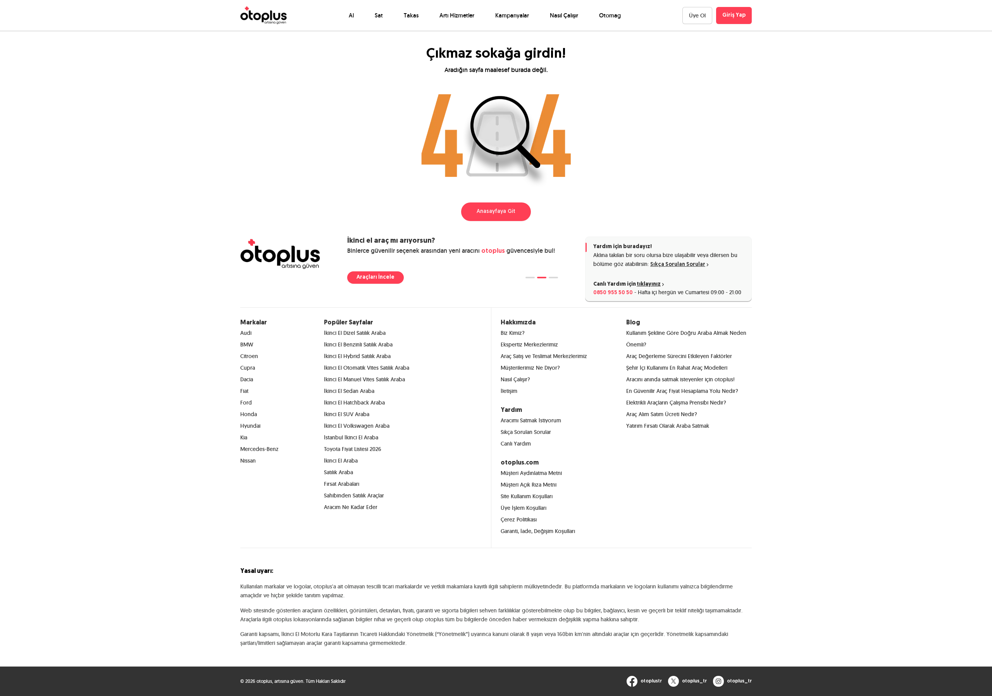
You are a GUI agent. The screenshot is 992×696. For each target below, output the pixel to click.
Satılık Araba (338, 472)
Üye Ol (697, 15)
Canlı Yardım (516, 443)
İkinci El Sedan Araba (349, 390)
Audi (245, 332)
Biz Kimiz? (513, 332)
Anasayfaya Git (496, 211)
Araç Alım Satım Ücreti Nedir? (661, 414)
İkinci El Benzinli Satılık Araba (358, 344)
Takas (411, 15)
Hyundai (250, 425)
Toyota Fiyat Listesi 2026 (352, 449)
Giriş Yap (734, 15)
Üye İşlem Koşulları (523, 507)
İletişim (509, 390)
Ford (246, 402)
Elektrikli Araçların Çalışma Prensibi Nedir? (676, 402)
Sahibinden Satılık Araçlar (354, 495)
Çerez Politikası (519, 519)
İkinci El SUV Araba (346, 414)
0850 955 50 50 (613, 293)
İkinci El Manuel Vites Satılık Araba (364, 379)
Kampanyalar (512, 15)
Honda (248, 414)
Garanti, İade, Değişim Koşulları (538, 531)
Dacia (246, 379)
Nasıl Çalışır (564, 15)
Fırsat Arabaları (341, 483)
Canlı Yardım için (627, 284)
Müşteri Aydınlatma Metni (531, 473)
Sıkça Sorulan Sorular (677, 264)
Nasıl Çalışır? (515, 379)
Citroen (249, 356)
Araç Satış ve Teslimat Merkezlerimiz (544, 356)
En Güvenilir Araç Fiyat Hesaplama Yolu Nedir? (682, 390)
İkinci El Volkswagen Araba (356, 425)
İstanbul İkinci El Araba (351, 437)
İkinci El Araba (341, 460)
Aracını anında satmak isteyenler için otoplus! (680, 379)
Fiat (244, 390)
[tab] (530, 277)
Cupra (247, 367)
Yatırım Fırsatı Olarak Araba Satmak (667, 425)
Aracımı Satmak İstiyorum (531, 420)
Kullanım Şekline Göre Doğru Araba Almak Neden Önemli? (686, 338)
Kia (243, 437)
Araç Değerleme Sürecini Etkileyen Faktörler (679, 356)
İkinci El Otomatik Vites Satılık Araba (366, 367)
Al (351, 15)
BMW (246, 344)
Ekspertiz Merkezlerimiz (529, 344)
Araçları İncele (375, 277)
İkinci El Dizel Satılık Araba (355, 332)
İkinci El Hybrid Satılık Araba (357, 356)
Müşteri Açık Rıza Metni (528, 484)
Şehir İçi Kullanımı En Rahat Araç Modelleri (676, 367)
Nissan (248, 460)
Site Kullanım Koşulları (527, 496)
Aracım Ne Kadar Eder (350, 507)
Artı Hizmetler (456, 15)
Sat (379, 15)
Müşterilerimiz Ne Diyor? (530, 367)
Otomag (610, 15)
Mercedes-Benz (259, 449)
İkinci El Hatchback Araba (354, 402)
